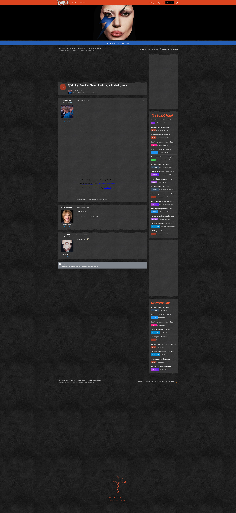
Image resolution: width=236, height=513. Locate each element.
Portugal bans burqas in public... (162, 179)
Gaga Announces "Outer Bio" (161, 119)
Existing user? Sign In (156, 3)
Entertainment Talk (167, 167)
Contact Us (123, 498)
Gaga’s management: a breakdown (163, 142)
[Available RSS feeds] (176, 381)
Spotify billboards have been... (161, 366)
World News (162, 182)
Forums (74, 3)
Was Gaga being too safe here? (161, 208)
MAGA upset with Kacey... (160, 230)
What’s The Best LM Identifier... (161, 149)
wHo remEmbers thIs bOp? (160, 164)
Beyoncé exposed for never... (161, 134)
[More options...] (144, 100)
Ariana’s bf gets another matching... (163, 193)
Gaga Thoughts (163, 145)
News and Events (162, 123)
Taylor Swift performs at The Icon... (163, 351)
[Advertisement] (102, 67)
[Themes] (177, 3)
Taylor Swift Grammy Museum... (162, 223)
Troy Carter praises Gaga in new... (162, 216)
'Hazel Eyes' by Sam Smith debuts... (163, 171)
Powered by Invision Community (118, 500)
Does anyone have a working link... (163, 156)
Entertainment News (90, 93)
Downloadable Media (164, 160)
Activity (83, 3)
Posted (82, 100)
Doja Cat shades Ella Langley (161, 127)
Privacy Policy (113, 498)
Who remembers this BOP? (160, 186)
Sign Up (169, 3)
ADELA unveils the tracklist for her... (163, 201)
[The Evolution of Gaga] (118, 22)
